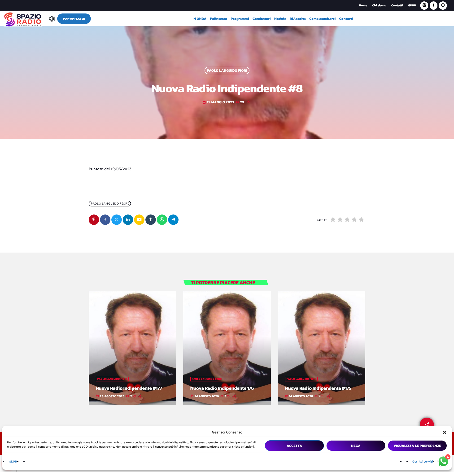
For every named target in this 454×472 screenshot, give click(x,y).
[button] (444, 432)
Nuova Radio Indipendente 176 (222, 388)
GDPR (13, 461)
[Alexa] (443, 5)
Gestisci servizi (422, 461)
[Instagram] (424, 5)
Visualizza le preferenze (417, 445)
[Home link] (23, 19)
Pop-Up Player (74, 19)
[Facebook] (434, 5)
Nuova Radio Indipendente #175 (318, 388)
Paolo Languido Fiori (227, 70)
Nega (356, 445)
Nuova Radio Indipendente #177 (129, 388)
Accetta (294, 445)
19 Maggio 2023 (218, 102)
